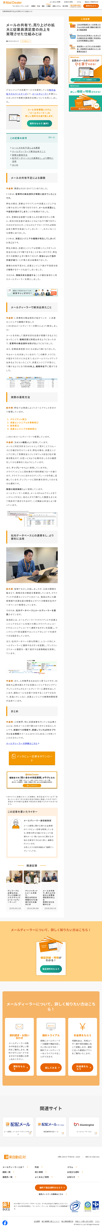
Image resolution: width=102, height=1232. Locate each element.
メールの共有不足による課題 (26, 147)
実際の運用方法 (20, 154)
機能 (43, 6)
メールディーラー (40, 93)
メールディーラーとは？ (13, 1167)
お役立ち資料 (68, 2)
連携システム (56, 6)
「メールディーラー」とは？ (20, 6)
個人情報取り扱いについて (51, 1221)
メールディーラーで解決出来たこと (29, 151)
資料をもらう (91, 6)
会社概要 (37, 1221)
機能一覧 (6, 1171)
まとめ (15, 164)
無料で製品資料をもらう (51, 1187)
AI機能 (48, 6)
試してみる (51, 1067)
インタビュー (26, 41)
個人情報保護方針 (67, 1221)
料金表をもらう (82, 1067)
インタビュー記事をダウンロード (35, 758)
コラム (79, 2)
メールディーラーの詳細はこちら (22, 743)
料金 (38, 6)
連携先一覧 (7, 1176)
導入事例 (65, 6)
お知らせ (71, 1176)
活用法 (33, 6)
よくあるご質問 (55, 2)
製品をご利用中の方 (91, 2)
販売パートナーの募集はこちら (51, 1194)
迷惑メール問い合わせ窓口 (84, 1221)
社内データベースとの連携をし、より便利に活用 (33, 160)
